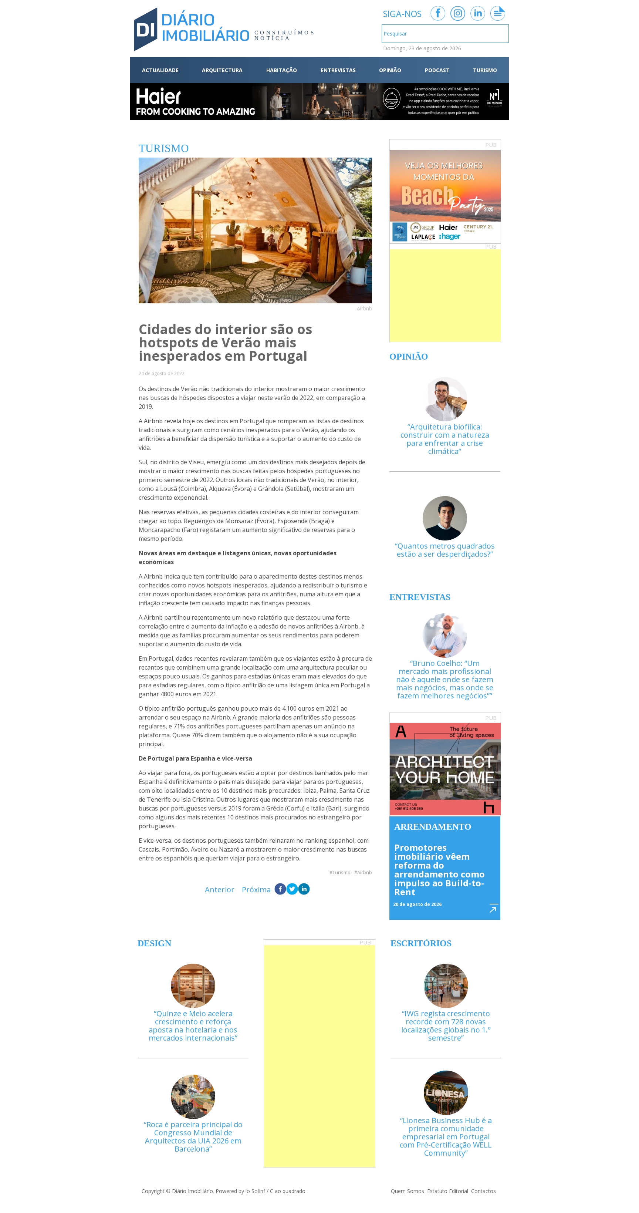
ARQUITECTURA (222, 70)
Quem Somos (407, 1191)
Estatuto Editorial (447, 1191)
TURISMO (485, 70)
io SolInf (255, 1191)
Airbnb (364, 872)
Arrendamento (432, 827)
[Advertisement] (445, 295)
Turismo (341, 872)
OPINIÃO (390, 70)
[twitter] (292, 889)
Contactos (483, 1191)
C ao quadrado (287, 1191)
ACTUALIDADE (160, 70)
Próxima (256, 889)
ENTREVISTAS (338, 70)
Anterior (219, 889)
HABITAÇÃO (281, 70)
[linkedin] (304, 889)
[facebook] (280, 889)
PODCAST (437, 70)
